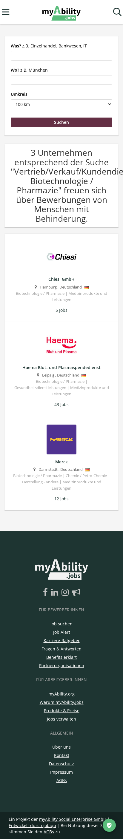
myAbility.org (61, 694)
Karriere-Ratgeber (62, 640)
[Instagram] (66, 592)
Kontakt (61, 755)
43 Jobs (61, 404)
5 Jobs (61, 310)
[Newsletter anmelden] (76, 592)
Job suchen (61, 624)
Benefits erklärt (61, 657)
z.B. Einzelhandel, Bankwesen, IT (49, 46)
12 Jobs (61, 499)
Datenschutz (61, 763)
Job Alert (61, 632)
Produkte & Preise (61, 710)
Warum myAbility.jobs (62, 702)
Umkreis (19, 94)
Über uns (61, 747)
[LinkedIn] (55, 592)
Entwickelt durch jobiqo (32, 825)
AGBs (61, 780)
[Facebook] (46, 592)
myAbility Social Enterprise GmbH (72, 819)
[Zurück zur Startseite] (61, 12)
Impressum (61, 772)
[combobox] (61, 56)
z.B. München (29, 70)
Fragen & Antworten (61, 649)
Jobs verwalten (61, 719)
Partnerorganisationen (61, 665)
